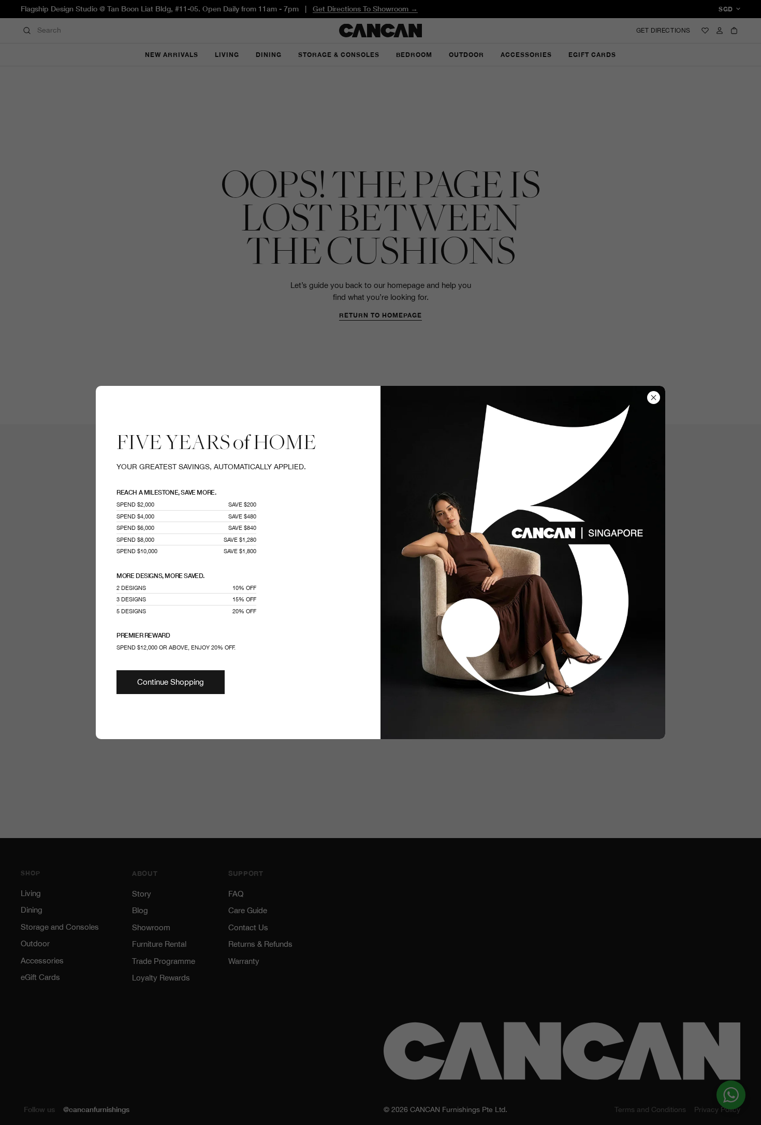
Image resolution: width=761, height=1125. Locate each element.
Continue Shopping (170, 681)
